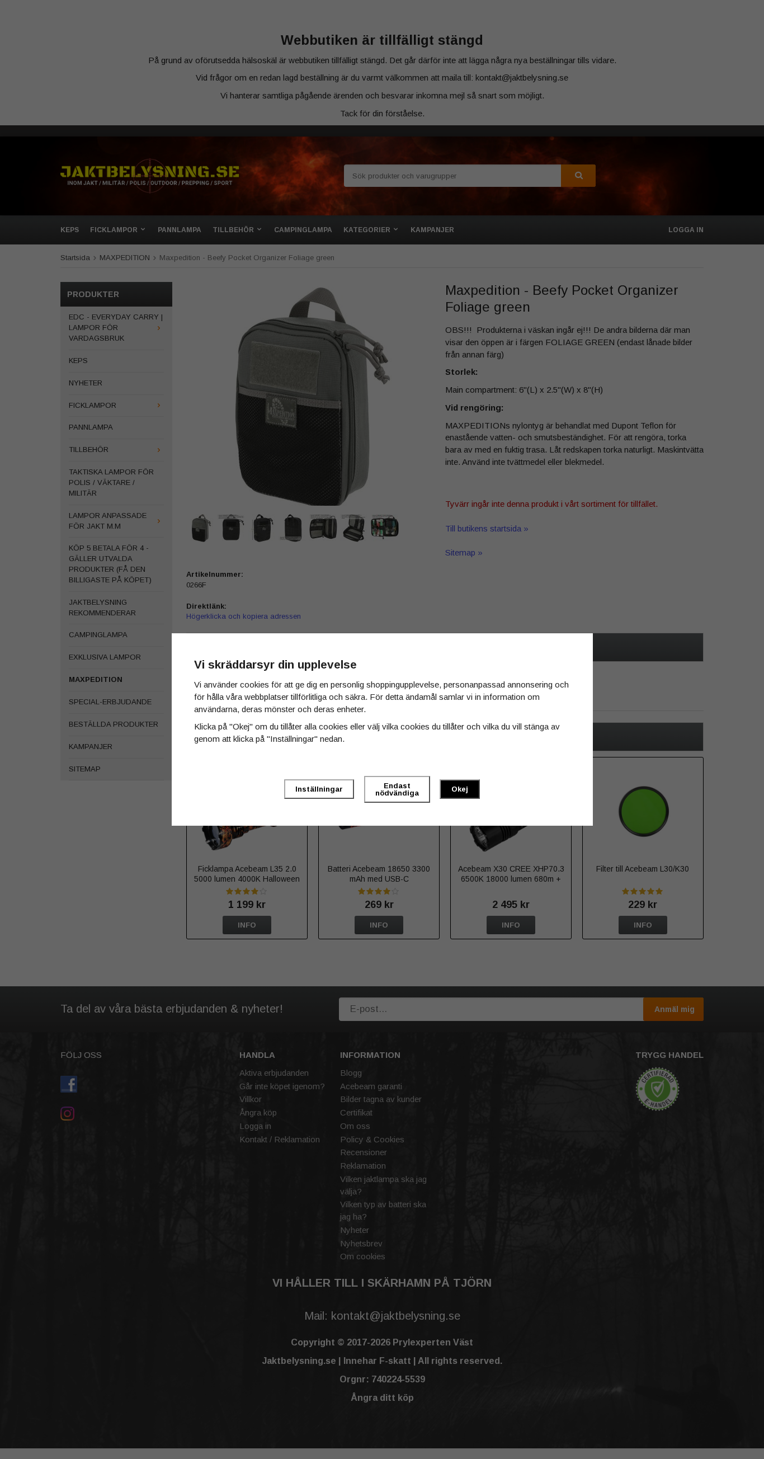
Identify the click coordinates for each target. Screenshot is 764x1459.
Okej (459, 789)
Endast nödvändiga (397, 789)
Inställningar (319, 789)
